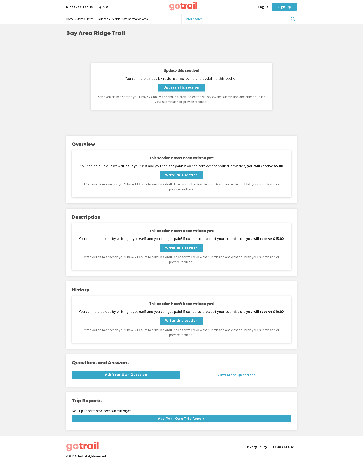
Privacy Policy (256, 447)
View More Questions (237, 375)
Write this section (181, 175)
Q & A (104, 7)
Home (70, 19)
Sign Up (284, 7)
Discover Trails (79, 7)
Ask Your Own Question (126, 375)
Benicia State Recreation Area (129, 19)
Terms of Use (283, 447)
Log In (263, 7)
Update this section (181, 88)
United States (85, 19)
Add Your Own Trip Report (181, 418)
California (102, 19)
